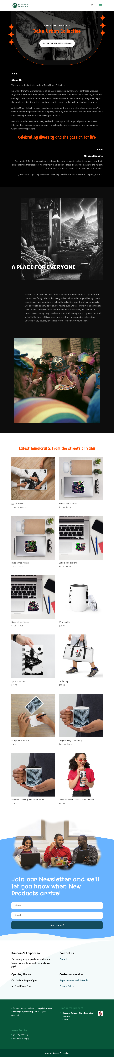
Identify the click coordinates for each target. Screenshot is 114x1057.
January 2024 (19, 1034)
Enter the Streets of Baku (57, 43)
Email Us (64, 959)
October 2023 (19, 1038)
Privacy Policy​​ (67, 986)
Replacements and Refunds (74, 981)
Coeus (56, 1053)
